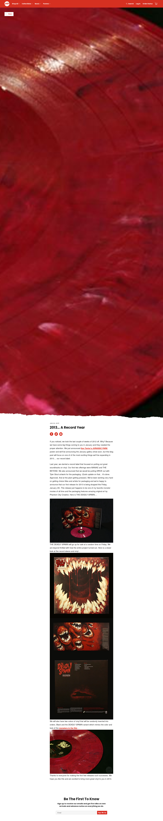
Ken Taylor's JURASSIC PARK (94, 448)
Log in (138, 4)
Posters (46, 4)
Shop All (15, 4)
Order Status (148, 4)
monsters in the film (68, 728)
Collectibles (26, 4)
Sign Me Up (102, 812)
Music (37, 4)
